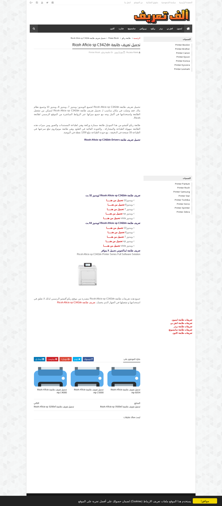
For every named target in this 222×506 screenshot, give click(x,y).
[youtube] (42, 2)
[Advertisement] (87, 82)
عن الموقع (138, 2)
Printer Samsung (181, 191)
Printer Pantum (182, 183)
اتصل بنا (127, 2)
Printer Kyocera (182, 64)
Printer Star (184, 195)
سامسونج (132, 28)
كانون (112, 28)
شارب (121, 28)
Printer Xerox (183, 203)
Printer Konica (183, 60)
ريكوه (153, 28)
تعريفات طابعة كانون (182, 332)
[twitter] (47, 2)
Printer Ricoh (113, 38)
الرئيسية (136, 38)
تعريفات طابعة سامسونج (180, 329)
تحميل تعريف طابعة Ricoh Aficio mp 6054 (125, 391)
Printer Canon (183, 52)
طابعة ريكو (126, 38)
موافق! (205, 501)
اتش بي (170, 28)
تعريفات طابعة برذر (183, 326)
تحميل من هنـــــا (114, 200)
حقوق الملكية (152, 2)
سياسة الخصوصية (168, 2)
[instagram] (37, 2)
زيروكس (143, 28)
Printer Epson (183, 56)
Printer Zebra (183, 211)
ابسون (179, 28)
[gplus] (31, 2)
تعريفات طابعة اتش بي (181, 323)
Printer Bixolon (182, 44)
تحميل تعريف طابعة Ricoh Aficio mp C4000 (52, 391)
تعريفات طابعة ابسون (182, 319)
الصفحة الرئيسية (185, 2)
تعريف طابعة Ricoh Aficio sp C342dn (76, 302)
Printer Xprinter (182, 207)
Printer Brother (182, 48)
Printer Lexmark (182, 69)
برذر (161, 28)
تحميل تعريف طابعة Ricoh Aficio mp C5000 (89, 391)
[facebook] (53, 2)
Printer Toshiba (182, 199)
